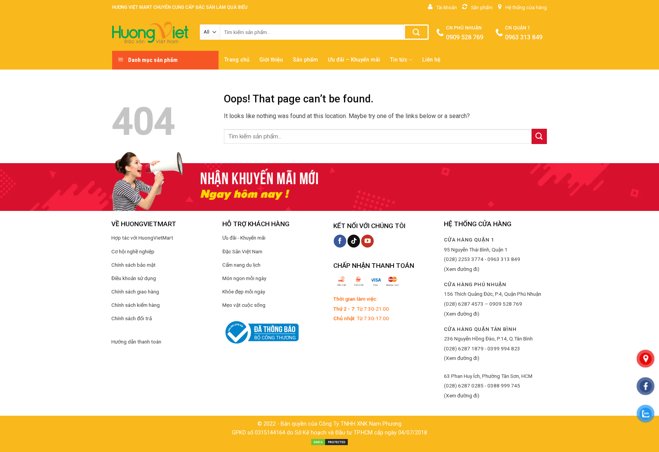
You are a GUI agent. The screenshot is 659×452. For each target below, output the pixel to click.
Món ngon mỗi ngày (244, 278)
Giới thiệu (271, 60)
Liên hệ (431, 60)
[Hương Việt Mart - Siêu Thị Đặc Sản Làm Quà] (150, 33)
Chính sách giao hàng (135, 291)
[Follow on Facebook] (340, 241)
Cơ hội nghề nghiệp (132, 251)
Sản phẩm (305, 60)
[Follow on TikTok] (353, 241)
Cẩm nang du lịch (241, 265)
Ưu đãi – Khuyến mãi (354, 60)
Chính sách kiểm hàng (135, 305)
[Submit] (416, 32)
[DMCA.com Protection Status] (329, 442)
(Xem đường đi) (461, 269)
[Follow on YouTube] (367, 241)
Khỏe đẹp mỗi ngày (243, 291)
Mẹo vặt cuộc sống (243, 305)
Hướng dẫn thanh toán (136, 342)
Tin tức (398, 60)
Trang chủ (236, 60)
